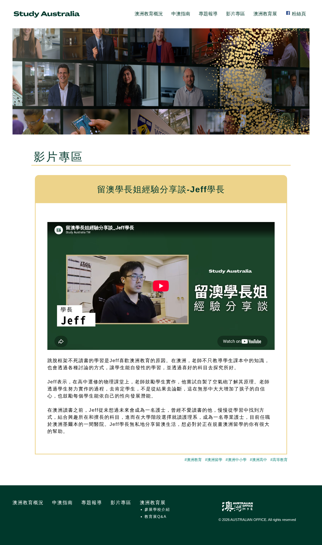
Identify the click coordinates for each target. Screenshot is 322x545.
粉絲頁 (298, 13)
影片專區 (235, 13)
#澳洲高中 (258, 460)
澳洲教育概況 (149, 13)
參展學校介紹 (157, 509)
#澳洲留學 (213, 460)
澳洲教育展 (265, 13)
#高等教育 (279, 460)
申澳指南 (180, 13)
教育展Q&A (155, 517)
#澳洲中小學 (236, 460)
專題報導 (208, 13)
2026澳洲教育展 (46, 14)
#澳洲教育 (193, 460)
